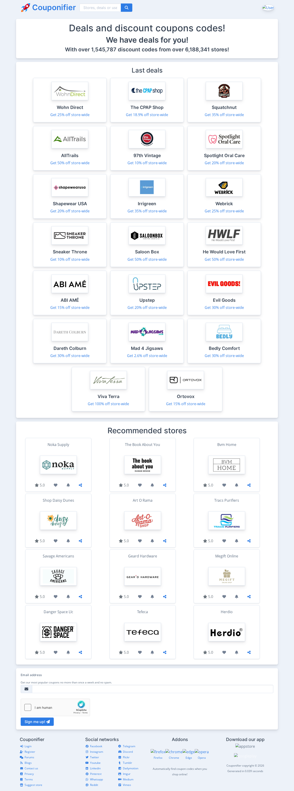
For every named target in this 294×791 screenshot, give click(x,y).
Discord (128, 752)
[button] (267, 7)
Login (28, 746)
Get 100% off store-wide (108, 403)
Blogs (28, 763)
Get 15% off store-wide (70, 307)
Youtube (95, 763)
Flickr (126, 757)
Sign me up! (35, 721)
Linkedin (95, 768)
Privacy (29, 774)
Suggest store (33, 785)
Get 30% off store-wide (224, 307)
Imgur (126, 774)
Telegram (129, 746)
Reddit (94, 785)
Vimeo (127, 785)
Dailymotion (130, 768)
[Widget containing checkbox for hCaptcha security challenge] (55, 707)
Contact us (31, 768)
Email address (31, 675)
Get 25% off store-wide (70, 114)
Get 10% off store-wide (147, 162)
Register (30, 752)
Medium (128, 779)
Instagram (96, 752)
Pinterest (96, 774)
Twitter (94, 757)
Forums (29, 757)
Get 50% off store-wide (70, 162)
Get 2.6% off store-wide (147, 355)
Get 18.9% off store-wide (147, 114)
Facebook (96, 746)
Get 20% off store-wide (224, 162)
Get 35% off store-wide (224, 114)
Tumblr (127, 763)
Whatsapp (96, 779)
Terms (29, 779)
